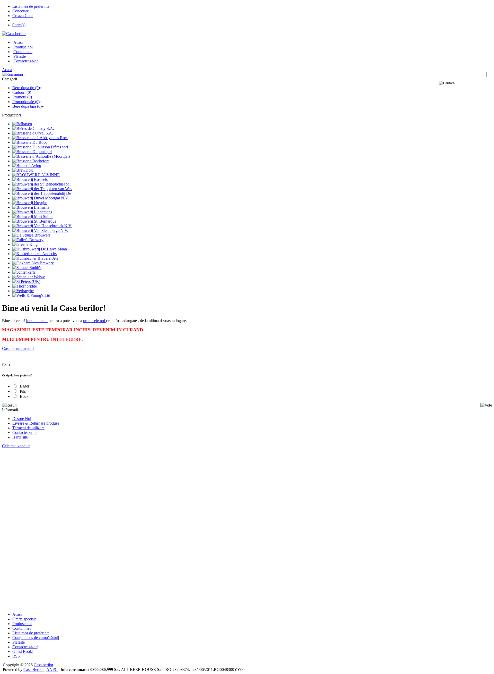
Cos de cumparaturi (18, 348)
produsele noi (94, 320)
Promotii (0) (22, 97)
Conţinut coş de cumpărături (35, 637)
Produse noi (23, 47)
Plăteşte (19, 56)
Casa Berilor (33, 669)
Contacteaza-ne (24, 432)
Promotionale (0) (26, 101)
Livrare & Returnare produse (35, 423)
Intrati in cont (37, 320)
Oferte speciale (24, 619)
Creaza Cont (22, 15)
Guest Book (22, 651)
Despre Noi (21, 418)
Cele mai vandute (16, 446)
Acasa (18, 42)
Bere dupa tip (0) (26, 88)
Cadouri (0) (21, 92)
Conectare (20, 11)
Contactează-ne (25, 61)
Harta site (20, 437)
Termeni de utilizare (28, 428)
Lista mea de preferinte (30, 6)
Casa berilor (43, 665)
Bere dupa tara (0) (27, 106)
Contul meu (22, 51)
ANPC (52, 669)
